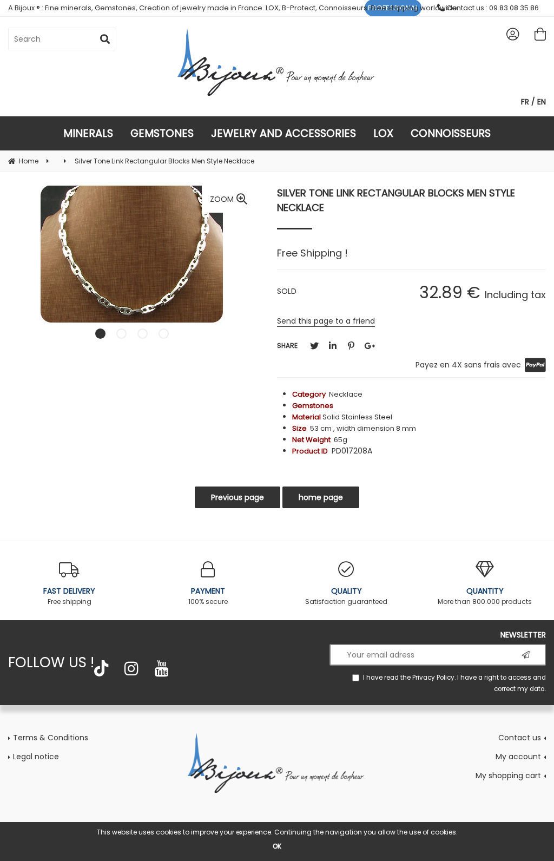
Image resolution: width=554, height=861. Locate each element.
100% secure (208, 596)
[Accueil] (276, 762)
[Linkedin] (333, 346)
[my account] (512, 34)
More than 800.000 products (485, 596)
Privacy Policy (433, 677)
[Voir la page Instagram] (131, 668)
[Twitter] (314, 346)
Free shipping (69, 596)
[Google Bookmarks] (369, 346)
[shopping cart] (540, 34)
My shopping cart (508, 775)
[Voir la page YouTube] (162, 668)
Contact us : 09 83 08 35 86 (492, 8)
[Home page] (277, 62)
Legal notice (36, 756)
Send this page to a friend (326, 321)
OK (277, 846)
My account (518, 756)
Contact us (519, 737)
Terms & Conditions (50, 737)
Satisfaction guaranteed (346, 596)
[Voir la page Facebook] (101, 668)
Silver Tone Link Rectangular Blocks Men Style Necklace (396, 200)
